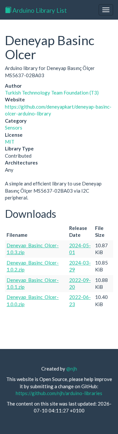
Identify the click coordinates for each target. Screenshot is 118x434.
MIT (9, 142)
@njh (71, 369)
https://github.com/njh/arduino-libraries (59, 393)
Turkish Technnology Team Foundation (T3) (52, 92)
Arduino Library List (39, 10)
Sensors (13, 127)
